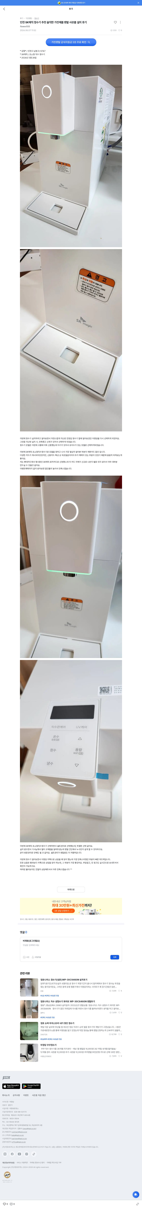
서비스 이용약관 (22, 1163)
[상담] (136, 1194)
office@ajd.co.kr (19, 1142)
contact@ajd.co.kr (19, 1132)
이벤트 (26, 1095)
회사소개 (5, 1095)
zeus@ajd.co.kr (29, 1129)
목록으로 (71, 889)
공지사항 (16, 1095)
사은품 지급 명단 (39, 1095)
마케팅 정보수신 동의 (37, 1163)
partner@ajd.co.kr (19, 1139)
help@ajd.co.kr (18, 1135)
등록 (114, 957)
